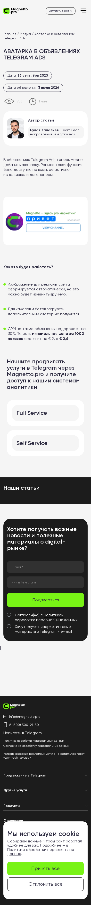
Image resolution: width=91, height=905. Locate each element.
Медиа (25, 34)
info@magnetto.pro (25, 716)
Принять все (45, 868)
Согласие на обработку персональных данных (36, 745)
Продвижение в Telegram (24, 775)
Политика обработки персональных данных (33, 740)
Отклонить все (46, 884)
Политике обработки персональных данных (40, 851)
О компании (13, 820)
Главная (9, 34)
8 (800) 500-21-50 (24, 724)
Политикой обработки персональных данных (46, 617)
